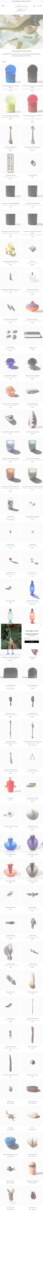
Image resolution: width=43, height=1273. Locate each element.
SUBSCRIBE (32, 641)
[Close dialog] (41, 625)
